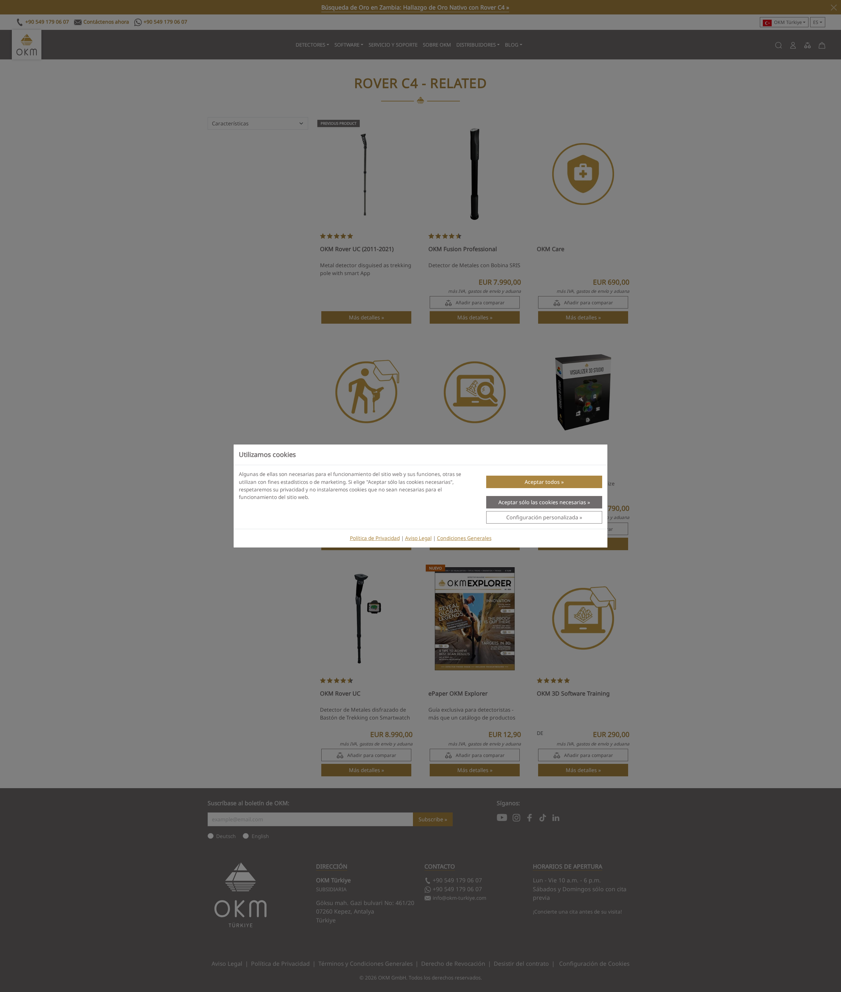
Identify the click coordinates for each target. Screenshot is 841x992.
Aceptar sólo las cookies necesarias (542, 502)
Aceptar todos (542, 481)
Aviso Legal (418, 538)
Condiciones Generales (464, 538)
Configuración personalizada (542, 517)
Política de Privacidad (375, 538)
